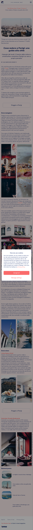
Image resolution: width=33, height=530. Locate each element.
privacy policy (21, 267)
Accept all (17, 273)
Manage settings (16, 278)
